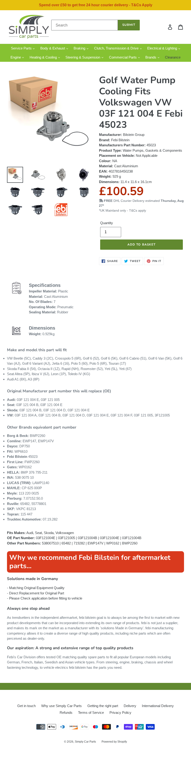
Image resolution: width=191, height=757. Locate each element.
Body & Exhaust (53, 48)
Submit (128, 25)
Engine (16, 57)
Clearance (173, 57)
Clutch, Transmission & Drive (117, 48)
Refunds (66, 712)
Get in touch (26, 706)
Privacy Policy (120, 712)
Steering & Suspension (83, 57)
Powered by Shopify (114, 741)
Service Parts (22, 48)
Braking (80, 48)
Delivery (130, 706)
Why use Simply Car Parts (61, 706)
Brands (151, 57)
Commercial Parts (123, 57)
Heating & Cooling (44, 57)
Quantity (106, 223)
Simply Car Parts (85, 741)
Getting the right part (102, 706)
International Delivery (158, 706)
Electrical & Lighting (162, 48)
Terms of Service (91, 712)
